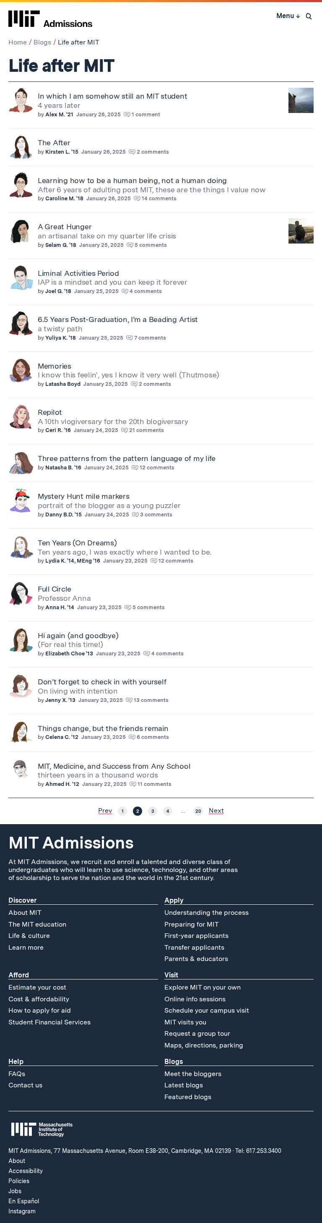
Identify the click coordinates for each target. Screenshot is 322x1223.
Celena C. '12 (61, 737)
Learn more (26, 947)
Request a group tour (197, 1033)
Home (17, 42)
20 (198, 811)
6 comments (153, 737)
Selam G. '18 (60, 245)
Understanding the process (206, 913)
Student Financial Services (49, 1022)
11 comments (154, 784)
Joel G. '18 (58, 291)
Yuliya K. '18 (60, 338)
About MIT (25, 913)
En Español (23, 1201)
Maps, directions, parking (203, 1045)
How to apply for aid (39, 1010)
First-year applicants (196, 936)
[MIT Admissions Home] (50, 15)
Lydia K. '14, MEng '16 (72, 561)
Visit (171, 975)
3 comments (156, 514)
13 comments (151, 700)
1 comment (146, 114)
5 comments (151, 245)
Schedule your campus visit (206, 1010)
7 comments (150, 338)
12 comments (157, 467)
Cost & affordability (38, 999)
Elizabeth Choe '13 (69, 653)
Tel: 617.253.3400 (258, 1150)
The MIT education (37, 924)
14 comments (159, 198)
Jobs (14, 1191)
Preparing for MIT (191, 924)
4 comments (146, 291)
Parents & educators (196, 959)
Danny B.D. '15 (63, 514)
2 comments (153, 152)
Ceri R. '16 (58, 430)
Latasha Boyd (62, 384)
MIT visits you (185, 1022)
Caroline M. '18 (64, 198)
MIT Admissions (70, 843)
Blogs (42, 42)
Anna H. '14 (59, 607)
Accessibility (25, 1171)
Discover (22, 900)
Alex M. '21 (59, 114)
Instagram (22, 1211)
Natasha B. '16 (63, 467)
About (16, 1161)
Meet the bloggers (192, 1074)
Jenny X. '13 (60, 700)
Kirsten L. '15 (61, 152)
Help (15, 1062)
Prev (105, 810)
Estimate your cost (37, 987)
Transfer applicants (194, 947)
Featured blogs (187, 1097)
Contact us (25, 1085)
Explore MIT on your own (202, 987)
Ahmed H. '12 (62, 784)
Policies (18, 1181)
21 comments (146, 430)
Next (216, 810)
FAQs (16, 1074)
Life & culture (29, 936)
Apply (174, 900)
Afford (18, 975)
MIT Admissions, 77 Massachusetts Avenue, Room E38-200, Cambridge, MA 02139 (119, 1150)
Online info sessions (195, 999)
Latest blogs (183, 1085)
